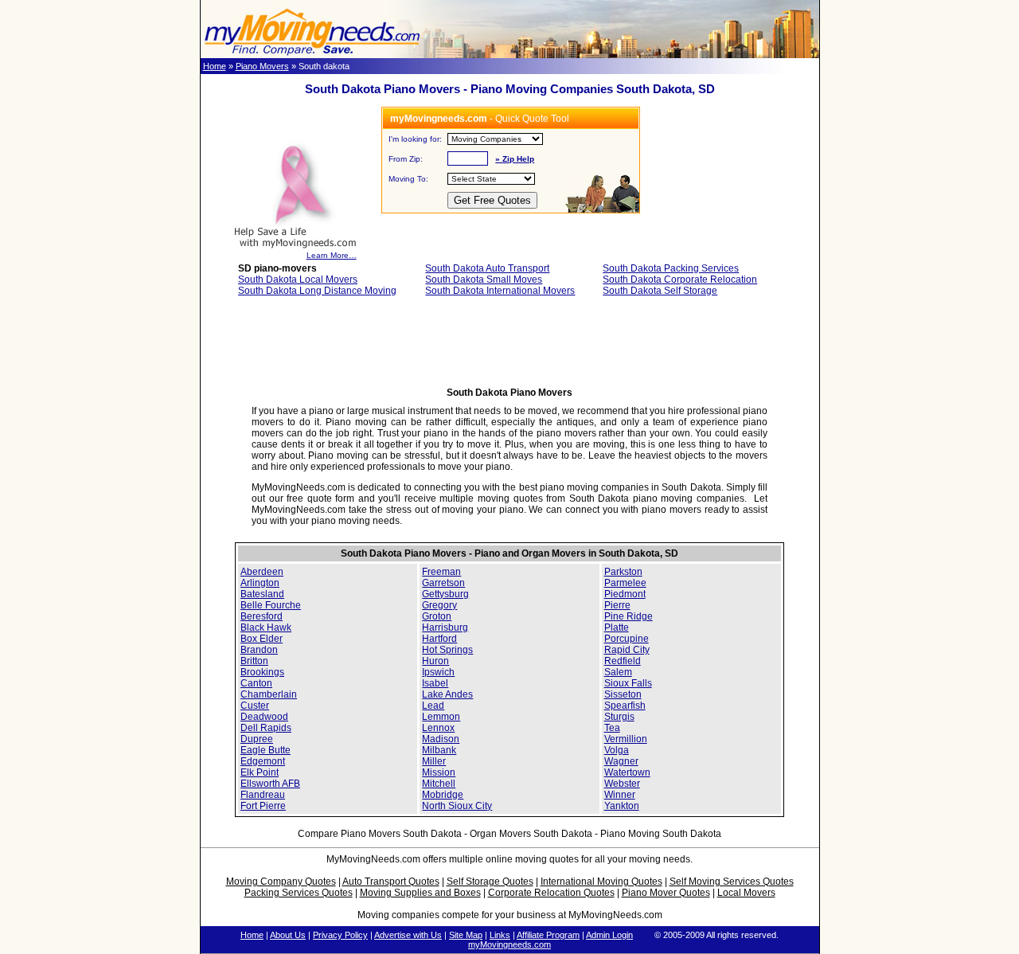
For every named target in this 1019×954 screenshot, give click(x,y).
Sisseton (623, 694)
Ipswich (438, 672)
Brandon (259, 649)
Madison (440, 739)
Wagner (621, 761)
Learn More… (331, 255)
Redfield (622, 661)
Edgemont (262, 761)
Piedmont (625, 594)
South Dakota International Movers (500, 290)
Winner (619, 794)
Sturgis (619, 716)
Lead (433, 705)
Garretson (443, 582)
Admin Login (609, 935)
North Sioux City (457, 805)
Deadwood (264, 716)
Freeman (441, 571)
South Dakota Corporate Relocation (680, 279)
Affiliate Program (548, 935)
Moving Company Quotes (281, 881)
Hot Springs (447, 649)
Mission (438, 772)
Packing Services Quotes (298, 892)
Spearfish (625, 705)
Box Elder (261, 638)
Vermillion (625, 739)
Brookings (262, 672)
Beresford (261, 616)
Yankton (621, 805)
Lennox (438, 727)
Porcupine (626, 638)
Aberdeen (261, 571)
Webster (622, 783)
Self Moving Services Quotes (732, 881)
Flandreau (262, 794)
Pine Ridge (628, 616)
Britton (254, 661)
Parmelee (625, 582)
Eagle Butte (265, 750)
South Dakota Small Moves (483, 279)
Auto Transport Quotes (390, 881)
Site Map (465, 935)
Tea (612, 727)
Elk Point (259, 772)
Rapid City (627, 649)
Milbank (439, 750)
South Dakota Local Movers (297, 279)
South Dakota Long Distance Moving (317, 290)
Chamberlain (268, 694)
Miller (434, 761)
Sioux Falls (628, 683)
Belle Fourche (270, 605)
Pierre (617, 605)
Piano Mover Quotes (666, 892)
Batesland (262, 594)
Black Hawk (265, 627)
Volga (616, 750)
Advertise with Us (408, 935)
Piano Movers (262, 66)
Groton (436, 616)
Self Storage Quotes (490, 881)
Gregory (439, 605)
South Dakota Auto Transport (487, 268)
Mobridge (442, 794)
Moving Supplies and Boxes (420, 892)
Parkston (623, 571)
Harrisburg (445, 627)
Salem (618, 672)
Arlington (259, 582)
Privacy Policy (340, 935)
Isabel (435, 683)
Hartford (439, 638)
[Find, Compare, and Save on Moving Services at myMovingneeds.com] (312, 55)
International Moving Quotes (601, 881)
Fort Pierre (263, 805)
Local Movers (746, 892)
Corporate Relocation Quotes (551, 892)
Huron (435, 661)
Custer (254, 705)
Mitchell (438, 783)
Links (500, 935)
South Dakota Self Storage (660, 290)
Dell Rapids (265, 727)
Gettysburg (445, 594)
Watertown (627, 772)
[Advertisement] (509, 346)
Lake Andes (447, 694)
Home (214, 66)
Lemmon (441, 716)
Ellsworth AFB (270, 783)
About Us (288, 935)
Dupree (256, 739)
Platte (616, 627)
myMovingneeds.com (509, 944)
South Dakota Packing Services (671, 268)
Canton (256, 683)
